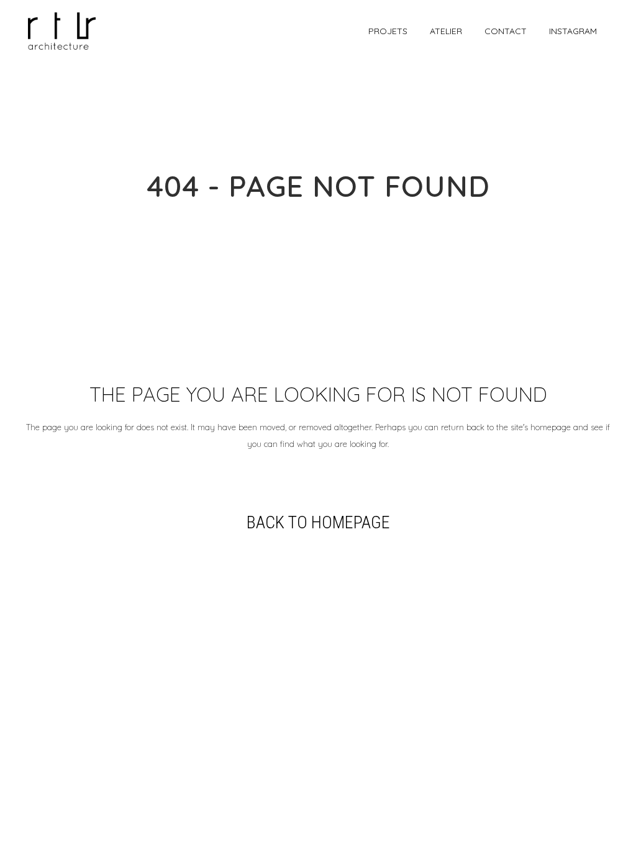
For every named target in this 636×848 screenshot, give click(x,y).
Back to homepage (318, 522)
